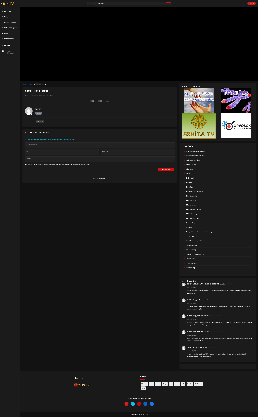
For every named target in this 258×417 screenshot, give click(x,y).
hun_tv (9, 51)
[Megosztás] (107, 101)
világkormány (199, 384)
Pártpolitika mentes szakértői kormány (199, 232)
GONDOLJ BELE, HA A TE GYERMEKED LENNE (203, 284)
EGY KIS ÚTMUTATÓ (194, 347)
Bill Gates (144, 384)
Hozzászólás (166, 169)
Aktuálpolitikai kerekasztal (195, 156)
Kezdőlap (7, 11)
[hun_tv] (3, 51)
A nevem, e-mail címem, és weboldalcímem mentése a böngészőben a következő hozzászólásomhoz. (58, 164)
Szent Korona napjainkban (195, 241)
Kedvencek (8, 33)
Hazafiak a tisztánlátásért (194, 191)
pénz (171, 384)
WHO (143, 388)
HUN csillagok (191, 200)
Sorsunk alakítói (191, 236)
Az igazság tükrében (46, 96)
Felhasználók (9, 39)
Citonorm (189, 169)
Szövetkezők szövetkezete (195, 254)
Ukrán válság (190, 268)
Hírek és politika (191, 196)
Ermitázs (189, 182)
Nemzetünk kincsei (192, 218)
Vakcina (189, 384)
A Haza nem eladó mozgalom (195, 151)
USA (183, 384)
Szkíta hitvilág (191, 250)
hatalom (158, 384)
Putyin (165, 384)
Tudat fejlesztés (191, 263)
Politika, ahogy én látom (195, 300)
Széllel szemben (191, 245)
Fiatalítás (189, 187)
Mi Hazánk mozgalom (193, 214)
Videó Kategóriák (10, 28)
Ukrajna (177, 384)
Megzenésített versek (193, 209)
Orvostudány (190, 223)
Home (24, 84)
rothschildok (40, 121)
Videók (30, 84)
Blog (6, 17)
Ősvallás (189, 227)
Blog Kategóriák (10, 22)
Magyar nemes (191, 205)
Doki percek (190, 178)
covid (151, 384)
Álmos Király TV (191, 164)
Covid (188, 173)
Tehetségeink (190, 259)
